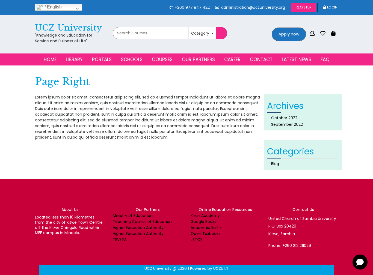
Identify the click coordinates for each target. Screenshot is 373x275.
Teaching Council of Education (142, 221)
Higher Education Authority (138, 227)
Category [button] (200, 33)
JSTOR (197, 239)
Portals (102, 59)
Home (50, 59)
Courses (162, 59)
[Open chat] (360, 262)
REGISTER (304, 7)
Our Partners (198, 59)
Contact (261, 59)
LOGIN (332, 7)
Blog (275, 163)
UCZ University (68, 28)
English (54, 7)
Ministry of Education (133, 215)
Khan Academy (205, 215)
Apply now (289, 34)
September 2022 (287, 124)
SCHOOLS (132, 59)
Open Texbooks (205, 233)
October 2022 (284, 118)
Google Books (203, 221)
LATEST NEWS (296, 59)
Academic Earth (206, 227)
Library (74, 59)
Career (232, 59)
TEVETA (119, 239)
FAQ (325, 59)
